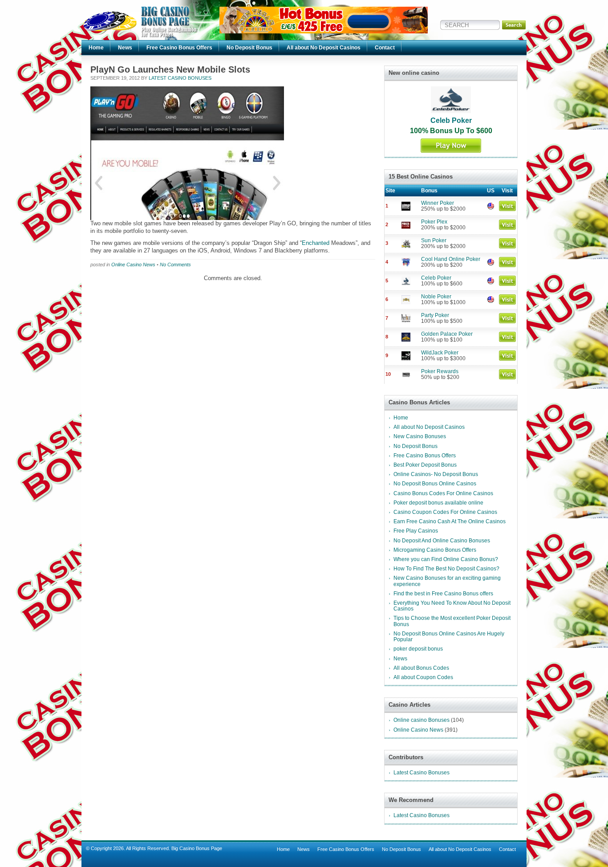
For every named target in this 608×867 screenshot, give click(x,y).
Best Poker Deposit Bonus (425, 465)
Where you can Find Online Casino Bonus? (445, 559)
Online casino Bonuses (421, 720)
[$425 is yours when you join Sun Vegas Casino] (323, 31)
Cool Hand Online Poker (450, 259)
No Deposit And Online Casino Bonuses (441, 540)
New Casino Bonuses (419, 436)
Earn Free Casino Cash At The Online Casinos (449, 521)
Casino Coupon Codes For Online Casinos (445, 512)
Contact (385, 48)
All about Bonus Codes (421, 668)
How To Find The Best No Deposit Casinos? (446, 569)
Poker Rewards (439, 371)
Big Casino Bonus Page (196, 848)
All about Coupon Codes (423, 677)
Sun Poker (433, 240)
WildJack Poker (439, 353)
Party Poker (435, 315)
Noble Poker (436, 296)
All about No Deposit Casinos (324, 48)
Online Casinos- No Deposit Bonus (435, 474)
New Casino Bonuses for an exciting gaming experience (447, 581)
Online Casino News (133, 264)
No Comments (175, 264)
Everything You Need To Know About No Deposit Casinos (452, 606)
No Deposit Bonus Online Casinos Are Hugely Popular (448, 637)
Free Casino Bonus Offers (179, 48)
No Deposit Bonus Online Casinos (434, 483)
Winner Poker (437, 203)
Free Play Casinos (415, 531)
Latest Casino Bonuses (180, 78)
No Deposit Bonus (249, 48)
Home (96, 48)
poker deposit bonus (418, 649)
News (125, 48)
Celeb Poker (451, 120)
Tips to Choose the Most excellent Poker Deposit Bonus (452, 621)
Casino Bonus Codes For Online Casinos (443, 493)
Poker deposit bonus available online (438, 503)
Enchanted (315, 243)
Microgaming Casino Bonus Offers (434, 550)
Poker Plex (434, 222)
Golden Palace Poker (447, 334)
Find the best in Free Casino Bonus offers (443, 593)
